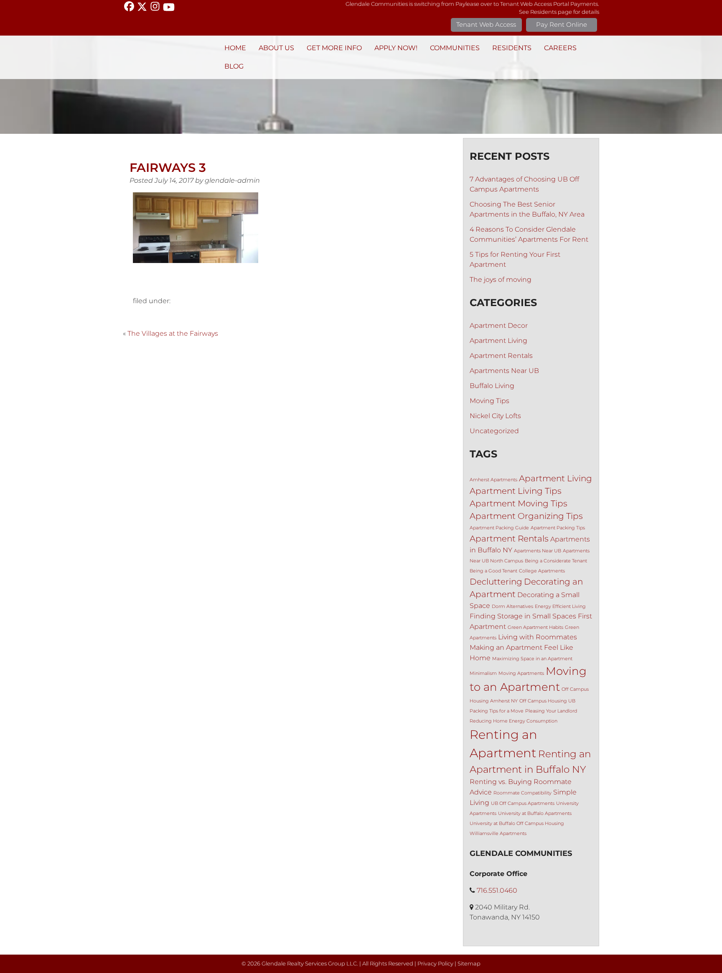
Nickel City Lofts (495, 416)
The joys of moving (500, 279)
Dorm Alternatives (512, 606)
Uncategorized (494, 431)
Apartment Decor (499, 325)
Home (235, 48)
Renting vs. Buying (501, 781)
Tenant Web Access (486, 24)
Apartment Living (498, 341)
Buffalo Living (492, 386)
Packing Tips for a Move (497, 711)
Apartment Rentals (501, 356)
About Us (276, 48)
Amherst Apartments (493, 480)
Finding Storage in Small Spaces (523, 616)
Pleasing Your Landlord (551, 711)
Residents (511, 48)
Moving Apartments (521, 673)
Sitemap (469, 963)
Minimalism (483, 673)
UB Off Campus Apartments (522, 803)
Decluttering (496, 582)
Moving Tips (489, 401)
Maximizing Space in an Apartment (532, 658)
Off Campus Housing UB (547, 701)
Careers (560, 48)
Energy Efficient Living (560, 606)
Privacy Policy (435, 963)
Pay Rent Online (561, 24)
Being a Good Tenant (493, 571)
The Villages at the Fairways (172, 333)
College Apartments (542, 571)
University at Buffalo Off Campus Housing (517, 823)
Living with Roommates (537, 637)
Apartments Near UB (504, 371)
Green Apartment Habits (535, 627)
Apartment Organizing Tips (526, 516)
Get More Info (334, 48)
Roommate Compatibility (522, 793)
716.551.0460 (497, 890)
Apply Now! (395, 48)
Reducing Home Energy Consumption (513, 721)
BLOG (234, 66)
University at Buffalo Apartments (535, 813)
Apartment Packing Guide (499, 528)
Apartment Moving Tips (518, 503)
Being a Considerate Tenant (556, 561)
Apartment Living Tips (516, 491)
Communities (455, 48)
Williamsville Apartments (498, 833)
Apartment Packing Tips (558, 528)
